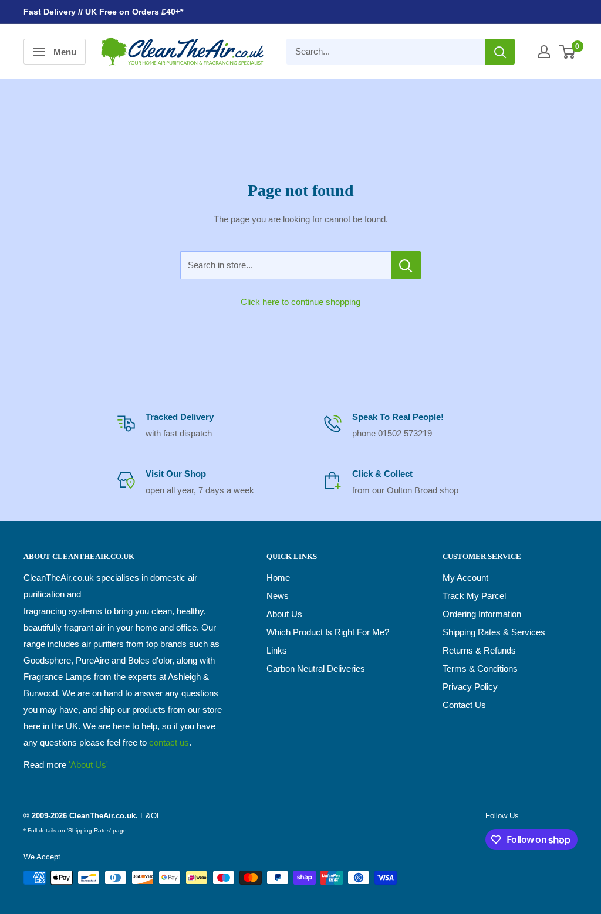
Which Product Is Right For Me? (327, 632)
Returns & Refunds (479, 650)
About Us (284, 614)
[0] (568, 52)
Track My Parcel (474, 596)
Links (276, 650)
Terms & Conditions (480, 668)
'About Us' (88, 765)
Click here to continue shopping (300, 302)
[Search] (500, 52)
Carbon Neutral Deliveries (315, 668)
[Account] (544, 51)
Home (278, 578)
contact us (169, 742)
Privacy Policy (470, 687)
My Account (465, 578)
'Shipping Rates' (89, 830)
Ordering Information (482, 614)
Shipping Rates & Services (494, 632)
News (277, 596)
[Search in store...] (406, 265)
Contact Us (464, 705)
